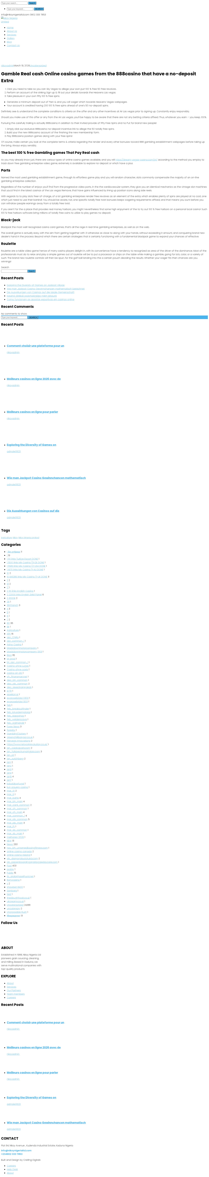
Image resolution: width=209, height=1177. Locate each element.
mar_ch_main (14, 812)
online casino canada (19, 851)
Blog (9, 655)
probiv (10, 869)
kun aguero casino (17, 787)
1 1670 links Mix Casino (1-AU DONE (25, 569)
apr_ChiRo (13, 637)
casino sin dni (14, 673)
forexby (11, 730)
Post (9, 865)
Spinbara (12, 890)
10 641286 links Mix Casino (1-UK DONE (27, 576)
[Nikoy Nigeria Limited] (13, 21)
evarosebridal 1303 (17, 701)
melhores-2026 (15, 837)
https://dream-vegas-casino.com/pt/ (136, 159)
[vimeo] (2, 940)
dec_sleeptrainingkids (19, 687)
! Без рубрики (13, 551)
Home (4, 62)
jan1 (9, 762)
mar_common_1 (16, 815)
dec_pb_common (17, 683)
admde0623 (14, 451)
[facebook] (2, 933)
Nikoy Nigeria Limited (28, 537)
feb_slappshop (15, 716)
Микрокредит (13, 915)
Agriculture (6, 537)
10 (8, 573)
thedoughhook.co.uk (18, 897)
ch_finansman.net (17, 676)
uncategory (13, 908)
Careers (11, 997)
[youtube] (2, 937)
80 (8, 623)
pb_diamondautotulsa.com (22, 858)
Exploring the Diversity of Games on (31, 445)
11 (7, 580)
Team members (16, 994)
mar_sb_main (14, 833)
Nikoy (15, 537)
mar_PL (11, 826)
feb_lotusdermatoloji (18, 712)
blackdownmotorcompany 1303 (24, 651)
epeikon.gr (12, 694)
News (10, 844)
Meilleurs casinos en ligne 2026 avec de (34, 379)
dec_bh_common (17, 680)
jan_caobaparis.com (18, 748)
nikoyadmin (7, 65)
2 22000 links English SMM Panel (24, 594)
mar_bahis (13, 798)
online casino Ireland (18, 855)
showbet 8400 (15, 887)
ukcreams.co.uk (15, 901)
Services (11, 986)
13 (8, 584)
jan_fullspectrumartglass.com (23, 751)
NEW (9, 840)
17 (8, 587)
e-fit (9, 691)
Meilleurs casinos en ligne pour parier (32, 412)
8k (8, 626)
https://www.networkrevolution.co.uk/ (27, 744)
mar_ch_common (17, 808)
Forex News (13, 726)
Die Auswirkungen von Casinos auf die (33, 511)
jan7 (9, 780)
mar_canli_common (18, 805)
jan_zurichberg (15, 758)
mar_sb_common (17, 830)
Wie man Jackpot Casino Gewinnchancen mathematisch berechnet (46, 288)
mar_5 (10, 794)
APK (9, 633)
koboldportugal (15, 783)
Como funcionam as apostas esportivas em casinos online (40, 299)
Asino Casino (14, 644)
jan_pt (10, 755)
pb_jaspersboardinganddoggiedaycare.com (32, 862)
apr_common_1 (15, 641)
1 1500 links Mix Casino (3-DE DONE (25, 562)
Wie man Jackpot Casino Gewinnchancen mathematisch (46, 478)
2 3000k (11, 598)
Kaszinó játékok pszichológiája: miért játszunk (32, 296)
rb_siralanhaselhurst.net (20, 876)
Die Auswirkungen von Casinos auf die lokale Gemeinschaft (40, 292)
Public (10, 872)
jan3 (9, 769)
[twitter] (2, 930)
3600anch (12, 605)
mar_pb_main (15, 823)
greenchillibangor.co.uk (20, 737)
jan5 (9, 776)
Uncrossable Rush (17, 912)
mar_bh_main (15, 801)
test (9, 894)
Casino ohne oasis (17, 669)
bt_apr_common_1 (17, 662)
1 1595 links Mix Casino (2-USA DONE (26, 566)
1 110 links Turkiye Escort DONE (22, 559)
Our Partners (14, 990)
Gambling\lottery (16, 733)
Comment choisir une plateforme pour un (35, 346)
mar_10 (11, 790)
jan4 (9, 773)
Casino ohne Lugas (18, 666)
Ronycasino (13, 880)
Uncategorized (38, 65)
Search (32, 3)
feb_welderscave (17, 719)
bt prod (11, 658)
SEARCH (39, 9)
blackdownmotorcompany (22, 648)
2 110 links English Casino (20, 591)
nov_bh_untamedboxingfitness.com (27, 848)
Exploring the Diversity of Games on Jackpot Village (36, 285)
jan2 (9, 765)
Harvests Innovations (18, 740)
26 (8, 601)
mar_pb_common (17, 819)
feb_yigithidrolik (15, 723)
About (10, 983)
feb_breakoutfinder (18, 708)
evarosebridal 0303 (18, 698)
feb (9, 705)
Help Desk (12, 1169)
